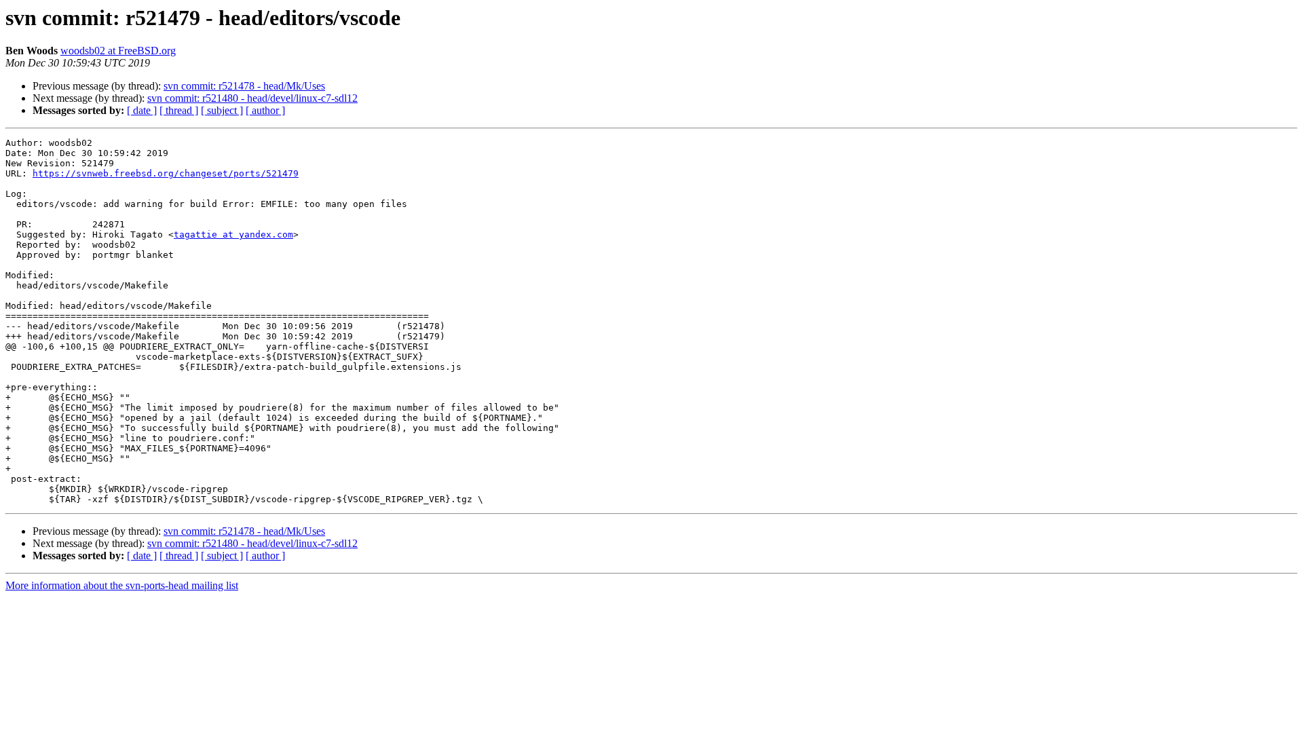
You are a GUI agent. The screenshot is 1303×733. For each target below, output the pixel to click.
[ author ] (265, 110)
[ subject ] (222, 110)
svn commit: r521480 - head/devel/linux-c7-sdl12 (252, 98)
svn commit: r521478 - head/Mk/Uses (244, 86)
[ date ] (142, 110)
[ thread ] (178, 110)
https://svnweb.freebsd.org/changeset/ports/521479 (166, 173)
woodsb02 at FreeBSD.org (118, 50)
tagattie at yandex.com (233, 234)
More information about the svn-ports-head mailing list (121, 585)
